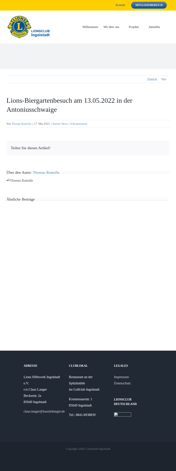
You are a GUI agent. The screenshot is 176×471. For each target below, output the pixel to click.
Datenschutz (122, 383)
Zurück (152, 79)
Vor (163, 79)
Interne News (60, 123)
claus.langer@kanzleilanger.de (44, 411)
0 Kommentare (78, 123)
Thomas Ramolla (21, 123)
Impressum (121, 377)
